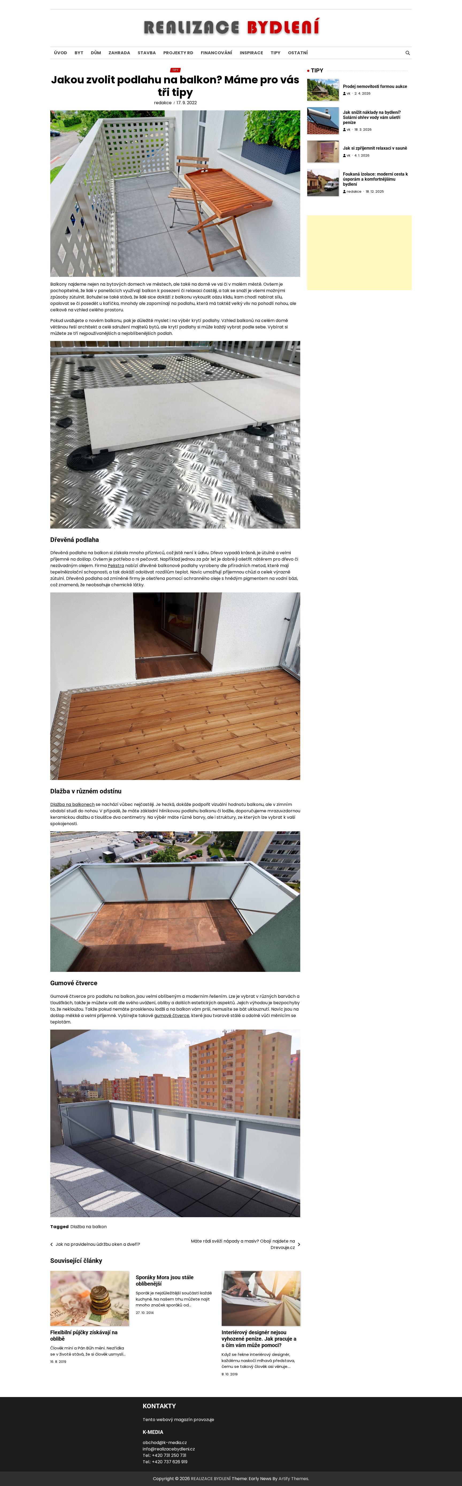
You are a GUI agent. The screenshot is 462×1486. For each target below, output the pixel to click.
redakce (163, 103)
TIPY (275, 53)
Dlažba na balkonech (72, 804)
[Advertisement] (359, 252)
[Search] (408, 53)
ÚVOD (60, 53)
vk (348, 93)
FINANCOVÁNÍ (216, 53)
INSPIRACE (251, 53)
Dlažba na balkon (88, 1227)
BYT (79, 53)
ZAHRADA (119, 53)
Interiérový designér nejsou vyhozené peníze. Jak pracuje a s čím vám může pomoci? (259, 1338)
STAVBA (147, 53)
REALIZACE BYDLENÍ (211, 1479)
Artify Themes (293, 1479)
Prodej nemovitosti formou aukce (375, 86)
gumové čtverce (171, 1015)
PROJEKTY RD (178, 53)
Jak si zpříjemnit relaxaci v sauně (375, 148)
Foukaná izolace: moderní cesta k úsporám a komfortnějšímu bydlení (375, 179)
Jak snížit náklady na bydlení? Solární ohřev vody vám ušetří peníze (372, 117)
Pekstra (116, 565)
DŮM (96, 53)
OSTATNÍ (298, 53)
